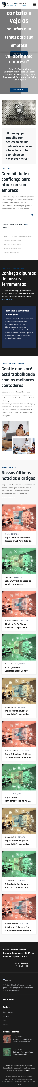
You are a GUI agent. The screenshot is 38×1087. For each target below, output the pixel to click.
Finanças (8, 794)
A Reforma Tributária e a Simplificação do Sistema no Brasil (18, 931)
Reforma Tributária (11, 621)
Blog (4, 1020)
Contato (6, 1024)
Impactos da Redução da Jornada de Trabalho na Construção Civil (16, 844)
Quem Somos (8, 1012)
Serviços (6, 1016)
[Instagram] (24, 1000)
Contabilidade (9, 664)
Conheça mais (18, 90)
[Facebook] (19, 1000)
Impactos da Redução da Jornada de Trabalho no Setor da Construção (16, 714)
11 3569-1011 (22, 966)
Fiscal (7, 534)
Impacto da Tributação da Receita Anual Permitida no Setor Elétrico (18, 541)
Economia (8, 577)
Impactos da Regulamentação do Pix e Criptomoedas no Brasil (17, 801)
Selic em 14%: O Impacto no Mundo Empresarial (23, 1053)
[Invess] (14, 4)
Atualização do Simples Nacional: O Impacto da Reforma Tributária (16, 628)
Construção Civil (10, 707)
